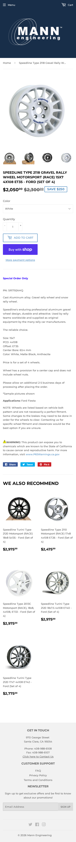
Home (7, 62)
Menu (11, 4)
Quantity (9, 219)
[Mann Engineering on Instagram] (44, 825)
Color (6, 201)
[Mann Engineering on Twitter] (30, 825)
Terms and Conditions (38, 780)
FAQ (38, 770)
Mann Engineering (39, 835)
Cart (70, 4)
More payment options (20, 259)
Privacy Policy (38, 775)
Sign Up (66, 806)
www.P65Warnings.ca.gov (42, 454)
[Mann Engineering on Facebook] (37, 825)
